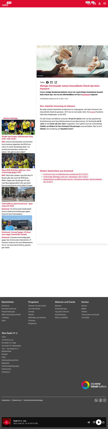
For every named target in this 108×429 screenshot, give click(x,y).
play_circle (98, 422)
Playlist (31, 315)
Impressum (6, 372)
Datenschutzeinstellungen (33, 400)
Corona (92, 112)
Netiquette (5, 363)
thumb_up (103, 422)
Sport (4, 321)
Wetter (83, 309)
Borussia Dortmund (9, 309)
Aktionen (58, 306)
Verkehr (84, 312)
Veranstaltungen (61, 309)
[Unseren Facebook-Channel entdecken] (100, 400)
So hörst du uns (7, 340)
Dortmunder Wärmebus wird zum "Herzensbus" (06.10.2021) (65, 177)
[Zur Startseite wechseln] (7, 4)
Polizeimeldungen (8, 312)
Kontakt (4, 354)
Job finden (85, 318)
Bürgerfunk (32, 323)
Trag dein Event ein (62, 312)
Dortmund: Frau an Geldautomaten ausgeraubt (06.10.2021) (65, 174)
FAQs (4, 357)
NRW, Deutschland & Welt (11, 315)
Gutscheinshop (60, 315)
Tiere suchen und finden (90, 315)
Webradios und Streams (37, 318)
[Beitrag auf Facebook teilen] (47, 82)
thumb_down (94, 422)
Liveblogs (5, 318)
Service (84, 306)
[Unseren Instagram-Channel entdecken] (104, 400)
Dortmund (86, 95)
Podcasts (31, 321)
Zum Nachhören (34, 309)
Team (4, 337)
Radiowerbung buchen (10, 360)
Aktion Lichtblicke (61, 318)
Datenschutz (6, 369)
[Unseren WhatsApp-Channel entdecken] (96, 400)
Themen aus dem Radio (37, 306)
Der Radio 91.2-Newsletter (11, 346)
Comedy (31, 312)
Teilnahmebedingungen (10, 366)
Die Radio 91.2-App (9, 343)
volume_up (88, 422)
